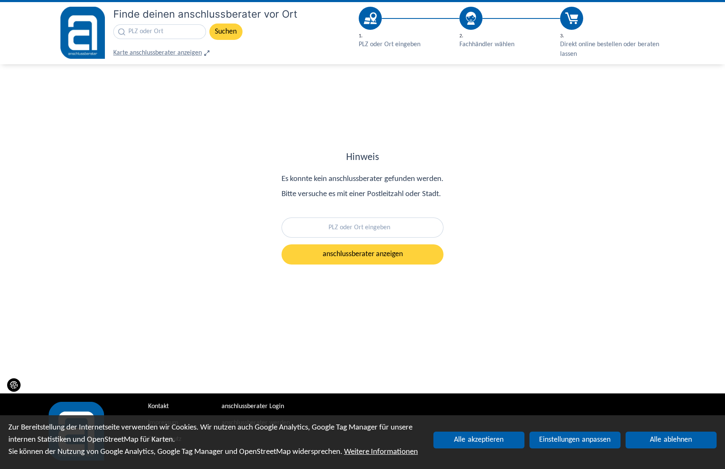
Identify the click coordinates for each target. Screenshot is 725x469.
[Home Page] (82, 33)
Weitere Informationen (381, 452)
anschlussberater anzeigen (363, 254)
